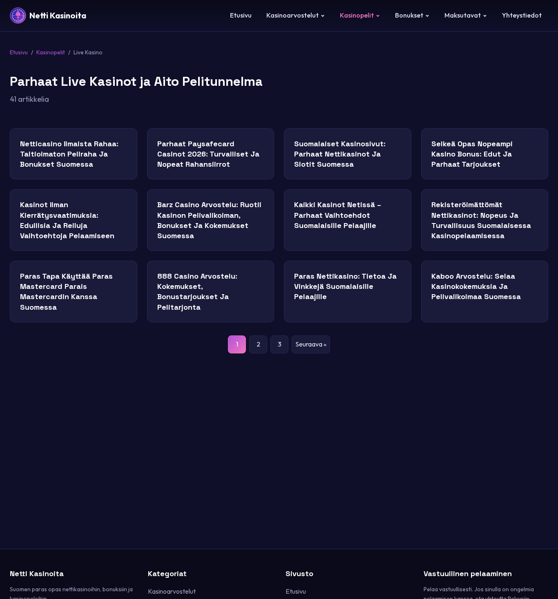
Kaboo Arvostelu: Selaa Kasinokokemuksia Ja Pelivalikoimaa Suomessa (476, 286)
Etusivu (241, 15)
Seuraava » (310, 344)
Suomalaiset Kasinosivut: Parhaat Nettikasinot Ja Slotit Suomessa (340, 154)
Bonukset (409, 15)
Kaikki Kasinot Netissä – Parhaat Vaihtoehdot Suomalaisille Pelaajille (337, 215)
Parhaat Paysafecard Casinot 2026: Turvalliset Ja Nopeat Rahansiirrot (208, 154)
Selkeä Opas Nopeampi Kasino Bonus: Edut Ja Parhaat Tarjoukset (472, 154)
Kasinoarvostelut (292, 15)
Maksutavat (462, 15)
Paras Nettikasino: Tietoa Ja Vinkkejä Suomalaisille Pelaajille (345, 286)
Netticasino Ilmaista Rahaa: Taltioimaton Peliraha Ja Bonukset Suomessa (69, 154)
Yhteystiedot (522, 15)
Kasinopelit (357, 15)
